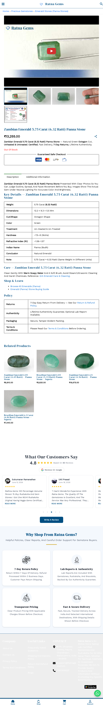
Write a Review (51, 520)
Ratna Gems (54, 4)
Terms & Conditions (58, 328)
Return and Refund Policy (38, 665)
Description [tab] (13, 177)
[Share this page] (96, 136)
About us (7, 648)
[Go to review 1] (43, 512)
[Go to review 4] (56, 512)
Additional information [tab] (38, 177)
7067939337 (63, 670)
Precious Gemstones (22, 11)
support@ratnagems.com (66, 664)
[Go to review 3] (51, 512)
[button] (101, 4)
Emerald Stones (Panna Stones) (51, 11)
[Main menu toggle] (3, 4)
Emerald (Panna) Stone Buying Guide (29, 289)
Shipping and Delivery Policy (39, 657)
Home (6, 11)
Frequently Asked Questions (37, 649)
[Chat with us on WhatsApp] (97, 693)
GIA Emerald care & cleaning (55, 276)
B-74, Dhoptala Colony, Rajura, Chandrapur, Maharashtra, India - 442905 (66, 652)
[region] (51, 51)
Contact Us (8, 655)
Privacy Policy (10, 661)
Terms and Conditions (14, 667)
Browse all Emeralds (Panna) (25, 286)
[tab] (15, 96)
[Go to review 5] (60, 512)
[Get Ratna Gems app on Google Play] (90, 686)
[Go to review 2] (47, 512)
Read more (10, 504)
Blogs (30, 673)
